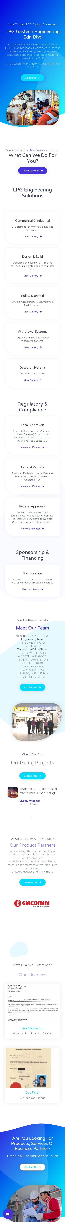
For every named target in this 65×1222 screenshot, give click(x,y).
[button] (4, 798)
